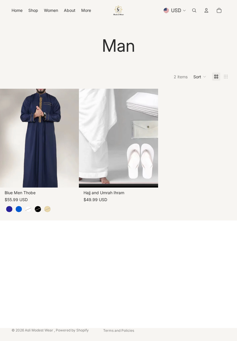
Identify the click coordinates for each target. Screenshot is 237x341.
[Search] (194, 10)
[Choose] (70, 178)
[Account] (206, 10)
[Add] (149, 178)
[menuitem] (86, 10)
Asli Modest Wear (39, 330)
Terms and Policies (118, 330)
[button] (199, 76)
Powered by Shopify (72, 330)
